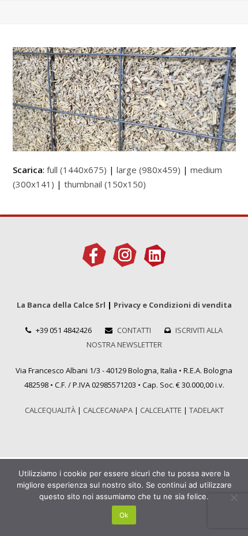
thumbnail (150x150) (105, 184)
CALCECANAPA (108, 410)
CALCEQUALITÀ (50, 410)
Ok (124, 515)
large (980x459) (149, 169)
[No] (233, 497)
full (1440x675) (77, 169)
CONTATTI (134, 330)
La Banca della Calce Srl (61, 305)
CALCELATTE (161, 410)
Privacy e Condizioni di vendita (173, 305)
